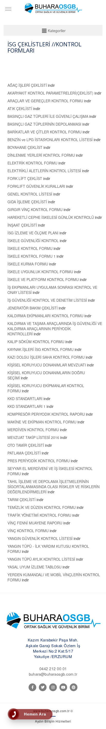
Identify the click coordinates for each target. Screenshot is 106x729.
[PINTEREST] (73, 687)
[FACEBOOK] (32, 687)
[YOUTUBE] (63, 687)
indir (51, 85)
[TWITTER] (43, 687)
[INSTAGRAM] (53, 687)
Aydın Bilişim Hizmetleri (53, 721)
